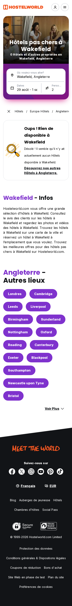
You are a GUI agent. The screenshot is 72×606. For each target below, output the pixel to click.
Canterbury (44, 345)
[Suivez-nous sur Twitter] (21, 471)
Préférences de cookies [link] (36, 586)
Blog (13, 500)
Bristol (13, 396)
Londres (14, 294)
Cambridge (43, 294)
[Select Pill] (55, 7)
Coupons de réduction (25, 567)
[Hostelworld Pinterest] (50, 471)
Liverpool (38, 307)
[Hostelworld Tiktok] (60, 471)
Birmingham (18, 319)
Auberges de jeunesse (34, 500)
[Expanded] (9, 111)
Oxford (46, 332)
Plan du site (56, 577)
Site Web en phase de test (26, 577)
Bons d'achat (53, 567)
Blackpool (39, 358)
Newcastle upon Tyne (26, 383)
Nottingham (18, 332)
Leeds (13, 307)
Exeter (13, 358)
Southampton (19, 370)
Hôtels (57, 500)
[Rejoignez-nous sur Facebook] (12, 471)
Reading (15, 345)
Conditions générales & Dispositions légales (36, 558)
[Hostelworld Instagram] (31, 471)
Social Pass (50, 509)
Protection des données (36, 548)
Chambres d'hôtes (26, 509)
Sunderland (51, 319)
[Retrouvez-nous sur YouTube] (41, 471)
